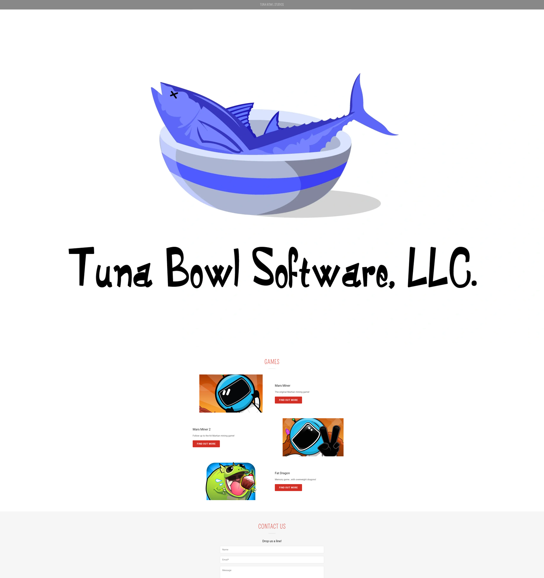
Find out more (288, 400)
